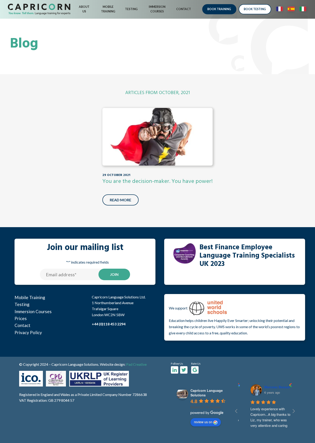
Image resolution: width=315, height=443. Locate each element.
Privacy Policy (28, 332)
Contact (183, 9)
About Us (84, 9)
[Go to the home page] (39, 9)
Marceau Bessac (271, 387)
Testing (131, 9)
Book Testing (255, 9)
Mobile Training (108, 9)
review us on (203, 421)
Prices (21, 318)
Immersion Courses (157, 9)
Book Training (219, 9)
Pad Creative (136, 364)
